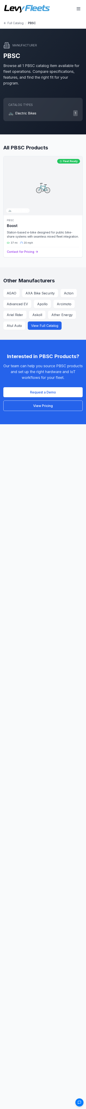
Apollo (42, 304)
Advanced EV (17, 304)
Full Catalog (16, 23)
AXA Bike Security (40, 293)
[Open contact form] (79, 1102)
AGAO (11, 293)
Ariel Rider (15, 315)
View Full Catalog (44, 326)
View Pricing (43, 406)
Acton (68, 293)
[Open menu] (78, 9)
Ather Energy (62, 315)
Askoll (37, 315)
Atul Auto (14, 326)
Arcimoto (64, 304)
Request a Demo (43, 392)
